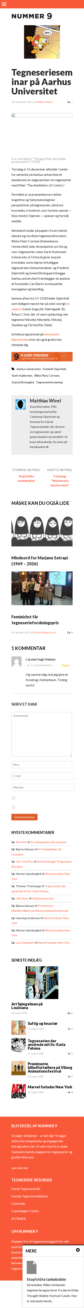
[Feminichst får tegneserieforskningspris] (42, 604)
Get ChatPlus (24, 861)
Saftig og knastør (43, 898)
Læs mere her (19, 1168)
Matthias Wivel (44, 101)
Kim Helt (21, 842)
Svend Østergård (23, 382)
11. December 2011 (41, 665)
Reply (66, 665)
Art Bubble (18, 1218)
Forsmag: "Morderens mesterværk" (60, 480)
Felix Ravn (22, 898)
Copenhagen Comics (25, 1211)
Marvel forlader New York (54, 942)
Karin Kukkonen (22, 375)
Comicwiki (18, 1203)
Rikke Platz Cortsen (46, 375)
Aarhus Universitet (29, 369)
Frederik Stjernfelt (54, 369)
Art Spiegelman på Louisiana (48, 842)
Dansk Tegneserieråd (25, 1189)
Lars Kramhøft (25, 942)
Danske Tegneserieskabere (29, 1196)
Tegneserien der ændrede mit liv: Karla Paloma (46, 1044)
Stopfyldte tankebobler (26, 478)
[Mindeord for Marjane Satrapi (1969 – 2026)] (42, 545)
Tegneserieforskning (49, 382)
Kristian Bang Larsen (44, 632)
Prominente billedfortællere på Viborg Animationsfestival (50, 1067)
